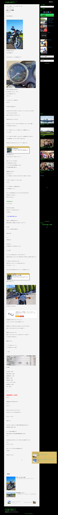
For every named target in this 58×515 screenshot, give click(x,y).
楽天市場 (22, 316)
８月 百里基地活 (42, 135)
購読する (51, 1)
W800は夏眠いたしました (20, 492)
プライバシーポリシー (22, 510)
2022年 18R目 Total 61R (42, 454)
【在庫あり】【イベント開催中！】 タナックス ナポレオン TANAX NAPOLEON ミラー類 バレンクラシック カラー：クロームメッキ (25, 313)
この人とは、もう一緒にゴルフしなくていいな (45, 459)
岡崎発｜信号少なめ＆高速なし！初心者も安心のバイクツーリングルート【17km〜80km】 (51, 20)
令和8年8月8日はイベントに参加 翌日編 (46, 147)
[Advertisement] (21, 466)
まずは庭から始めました (10, 2)
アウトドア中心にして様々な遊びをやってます (10, 508)
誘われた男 (49, 39)
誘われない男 (50, 47)
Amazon (17, 316)
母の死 (49, 32)
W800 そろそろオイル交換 (20, 477)
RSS (47, 187)
